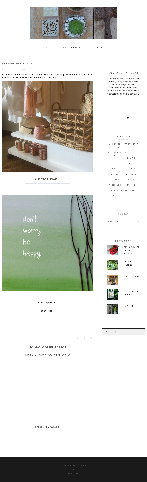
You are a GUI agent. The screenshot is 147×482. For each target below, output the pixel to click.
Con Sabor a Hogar (77, 465)
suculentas (115, 190)
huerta (131, 169)
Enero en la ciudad (16, 69)
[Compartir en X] (76, 339)
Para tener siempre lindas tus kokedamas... (128, 250)
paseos (115, 180)
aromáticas (131, 158)
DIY (131, 163)
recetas (131, 180)
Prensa (97, 47)
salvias (131, 185)
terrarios (131, 190)
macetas (115, 174)
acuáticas (131, 153)
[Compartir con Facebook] (83, 339)
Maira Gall (73, 474)
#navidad (128, 306)
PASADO (55, 426)
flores (115, 169)
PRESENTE (41, 426)
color (115, 163)
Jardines (51, 47)
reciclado (115, 185)
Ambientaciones (74, 47)
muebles (131, 174)
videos (115, 196)
